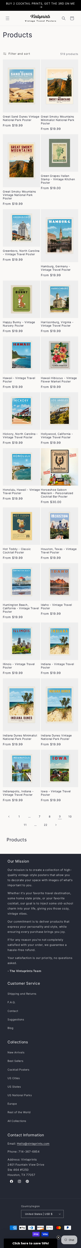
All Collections (17, 1120)
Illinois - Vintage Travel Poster (19, 665)
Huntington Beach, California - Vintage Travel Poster (21, 608)
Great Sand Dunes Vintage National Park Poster (21, 118)
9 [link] (60, 816)
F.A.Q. (12, 1002)
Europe (12, 1103)
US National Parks (20, 1095)
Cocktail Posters (18, 1069)
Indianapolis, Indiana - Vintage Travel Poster (18, 793)
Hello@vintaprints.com (33, 1143)
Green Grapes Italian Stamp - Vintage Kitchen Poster (58, 179)
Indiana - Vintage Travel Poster (57, 665)
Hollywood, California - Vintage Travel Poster (57, 435)
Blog (10, 1028)
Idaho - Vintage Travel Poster (56, 606)
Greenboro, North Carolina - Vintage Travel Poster (21, 252)
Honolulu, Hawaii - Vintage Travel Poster (21, 491)
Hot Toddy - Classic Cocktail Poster (17, 550)
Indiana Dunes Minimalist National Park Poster (20, 737)
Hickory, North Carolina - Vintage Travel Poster (20, 435)
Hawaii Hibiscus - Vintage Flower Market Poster (59, 379)
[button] (7, 18)
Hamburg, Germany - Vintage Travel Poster (56, 268)
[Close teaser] (58, 1237)
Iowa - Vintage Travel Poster (56, 793)
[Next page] (56, 825)
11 (25, 824)
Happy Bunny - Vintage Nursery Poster (19, 324)
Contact (13, 1010)
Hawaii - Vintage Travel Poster (19, 379)
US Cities (14, 1078)
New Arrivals (16, 1052)
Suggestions (16, 1019)
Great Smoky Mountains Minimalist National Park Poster (57, 120)
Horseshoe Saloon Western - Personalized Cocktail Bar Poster (57, 493)
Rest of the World (19, 1112)
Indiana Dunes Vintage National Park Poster (56, 737)
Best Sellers (15, 1060)
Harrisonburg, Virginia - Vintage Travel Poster (57, 324)
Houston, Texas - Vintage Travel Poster (58, 550)
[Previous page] (9, 816)
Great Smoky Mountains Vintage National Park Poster (19, 195)
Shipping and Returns (22, 993)
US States (14, 1086)
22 (45, 824)
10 (70, 816)
